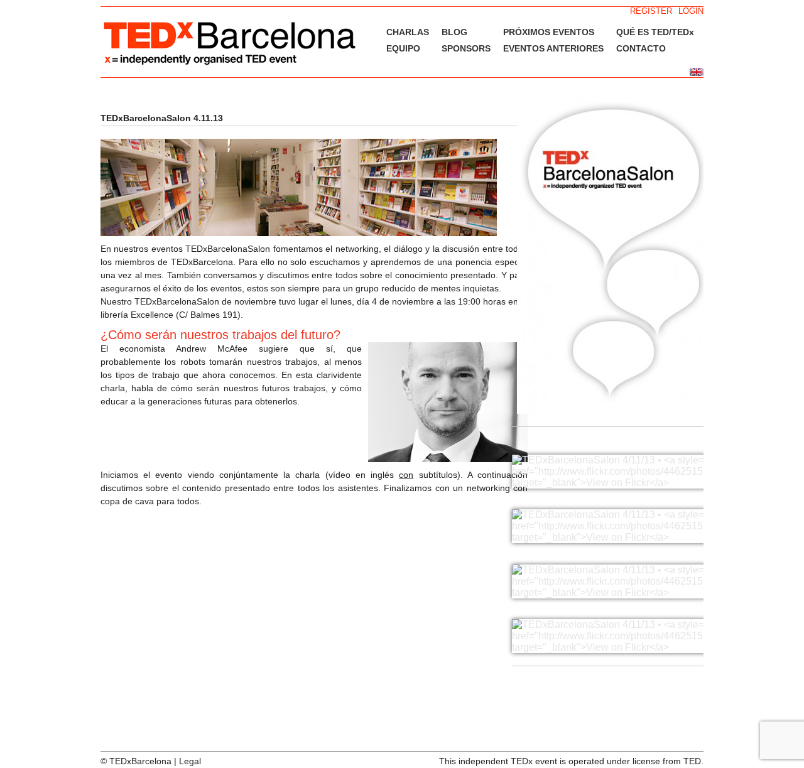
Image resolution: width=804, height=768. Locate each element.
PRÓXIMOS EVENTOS (548, 32)
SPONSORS (466, 48)
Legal (190, 761)
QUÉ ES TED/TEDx (655, 32)
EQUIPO (403, 48)
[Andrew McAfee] (448, 459)
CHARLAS (407, 32)
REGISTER (651, 11)
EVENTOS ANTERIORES (553, 48)
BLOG (454, 32)
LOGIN (691, 11)
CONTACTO (641, 48)
